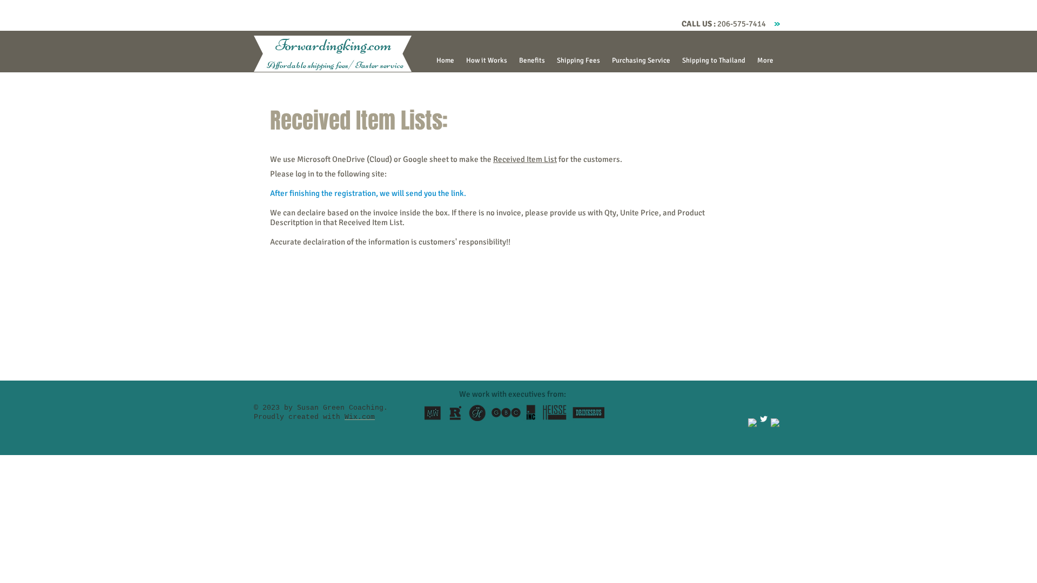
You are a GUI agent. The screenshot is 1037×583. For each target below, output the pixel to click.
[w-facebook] (752, 422)
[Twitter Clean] (763, 419)
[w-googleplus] (775, 422)
